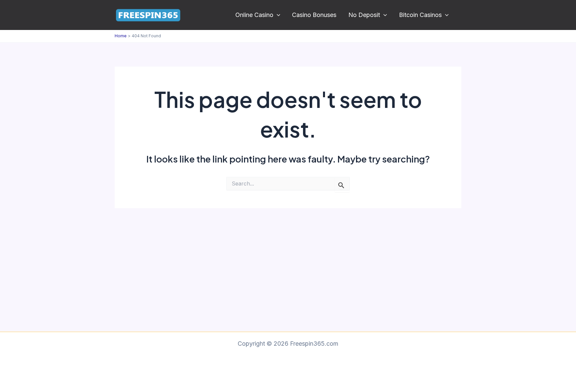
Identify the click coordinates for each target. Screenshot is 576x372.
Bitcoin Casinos (420, 14)
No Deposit (364, 14)
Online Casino (254, 14)
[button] (276, 15)
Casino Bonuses (314, 14)
